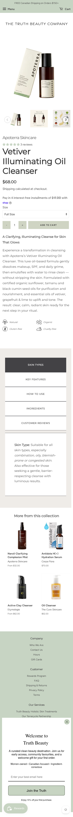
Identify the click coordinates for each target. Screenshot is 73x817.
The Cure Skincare (52, 609)
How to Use (36, 393)
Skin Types (36, 364)
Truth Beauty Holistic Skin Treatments (36, 711)
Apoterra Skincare (19, 137)
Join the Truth (36, 790)
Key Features (36, 379)
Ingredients (35, 408)
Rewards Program (36, 675)
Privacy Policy (36, 690)
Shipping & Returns (36, 685)
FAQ (36, 680)
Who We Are (36, 645)
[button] (11, 144)
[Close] (67, 722)
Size (5, 207)
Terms (36, 694)
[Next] (65, 120)
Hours (36, 654)
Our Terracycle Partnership (36, 716)
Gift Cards (36, 659)
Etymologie (14, 609)
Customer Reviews (35, 423)
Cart (67, 9)
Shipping (9, 189)
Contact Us (36, 649)
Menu (11, 9)
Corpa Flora (48, 561)
